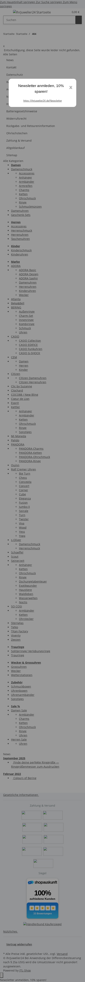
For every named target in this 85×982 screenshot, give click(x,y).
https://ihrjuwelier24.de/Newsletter (42, 100)
